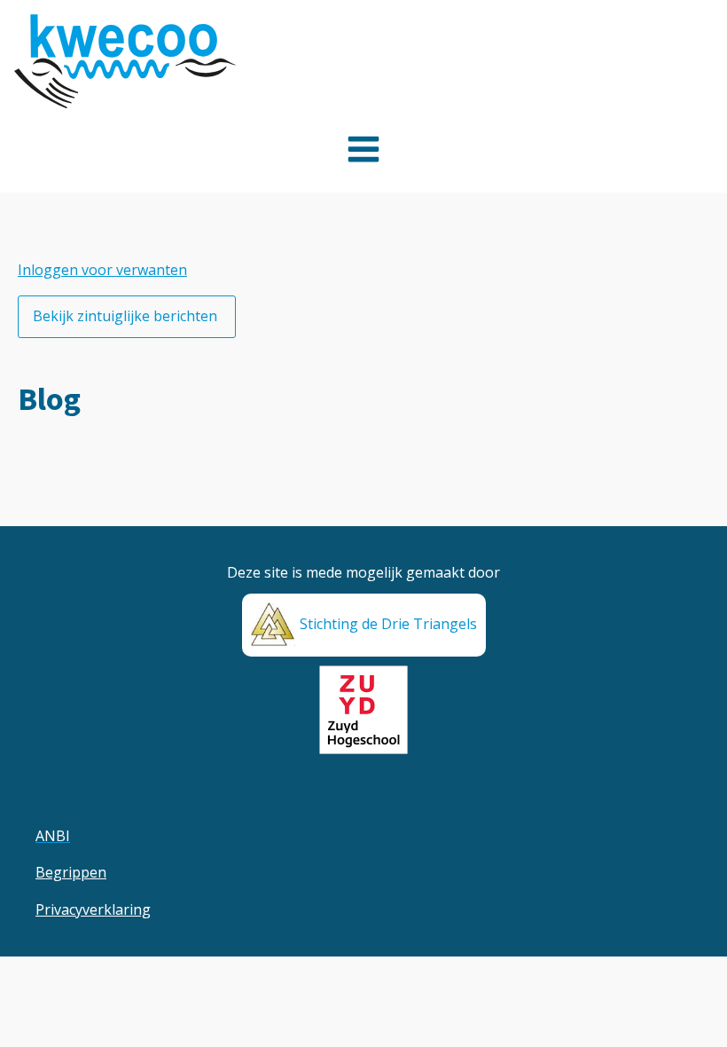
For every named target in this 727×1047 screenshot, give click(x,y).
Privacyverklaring (93, 909)
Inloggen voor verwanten (102, 269)
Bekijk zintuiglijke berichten (127, 316)
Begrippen (70, 872)
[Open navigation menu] (363, 151)
